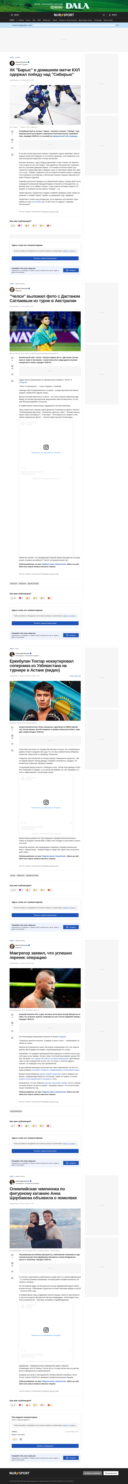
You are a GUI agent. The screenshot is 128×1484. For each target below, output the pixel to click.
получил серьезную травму (55, 1083)
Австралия (22, 583)
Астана (12, 875)
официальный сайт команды (64, 136)
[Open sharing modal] (12, 147)
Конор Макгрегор (16, 1111)
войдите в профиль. (69, 251)
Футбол (21, 20)
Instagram (72, 270)
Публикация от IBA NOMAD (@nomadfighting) (46, 834)
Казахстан (13, 583)
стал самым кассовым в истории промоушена (49, 1059)
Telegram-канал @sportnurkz (54, 564)
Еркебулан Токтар (32, 875)
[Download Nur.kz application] (64, 6)
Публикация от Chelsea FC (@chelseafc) (46, 478)
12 (14, 890)
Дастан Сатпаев (33, 583)
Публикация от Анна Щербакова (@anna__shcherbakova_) (46, 1361)
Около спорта (108, 20)
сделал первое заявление (50, 1074)
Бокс (34, 20)
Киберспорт (46, 20)
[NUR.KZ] (64, 14)
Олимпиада (98, 20)
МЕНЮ (16, 15)
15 (14, 598)
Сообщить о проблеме (92, 1473)
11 (14, 1405)
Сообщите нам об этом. (50, 211)
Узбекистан (20, 875)
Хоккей (54, 20)
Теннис (28, 20)
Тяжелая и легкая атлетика (68, 20)
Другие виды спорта (85, 20)
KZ (104, 15)
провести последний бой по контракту (35, 1079)
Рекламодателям (111, 1473)
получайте (37, 202)
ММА (39, 20)
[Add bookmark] (12, 154)
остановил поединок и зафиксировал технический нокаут (55, 1070)
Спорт (12, 20)
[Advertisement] (64, 40)
